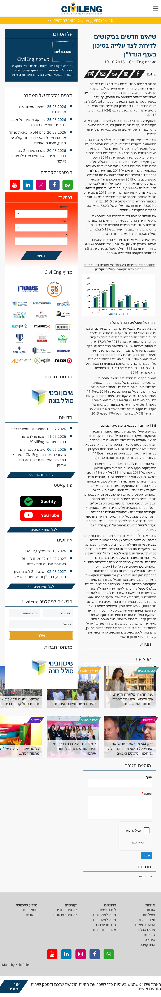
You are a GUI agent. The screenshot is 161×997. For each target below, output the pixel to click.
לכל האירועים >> (41, 586)
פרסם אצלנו (146, 929)
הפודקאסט (147, 944)
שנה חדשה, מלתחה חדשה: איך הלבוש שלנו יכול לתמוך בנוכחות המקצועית (132, 699)
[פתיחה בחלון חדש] (91, 74)
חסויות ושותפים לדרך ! (28, 428)
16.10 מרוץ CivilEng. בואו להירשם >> (80, 20)
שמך (149, 777)
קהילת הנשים (146, 671)
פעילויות (149, 915)
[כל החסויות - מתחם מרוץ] (41, 364)
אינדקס (150, 939)
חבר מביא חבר (105, 925)
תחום (64, 207)
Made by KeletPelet (16, 964)
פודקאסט (149, 720)
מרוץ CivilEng (89, 671)
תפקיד (63, 221)
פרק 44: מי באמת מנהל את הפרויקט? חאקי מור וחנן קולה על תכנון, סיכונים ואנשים (130, 748)
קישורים (32, 915)
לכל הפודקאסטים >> (41, 529)
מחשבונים (30, 909)
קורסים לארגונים (65, 915)
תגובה (147, 793)
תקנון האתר (146, 920)
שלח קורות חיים (104, 929)
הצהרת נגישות (145, 925)
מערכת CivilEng (142, 62)
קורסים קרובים (66, 909)
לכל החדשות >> (41, 474)
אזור (65, 234)
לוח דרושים (108, 909)
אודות (151, 909)
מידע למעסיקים (104, 920)
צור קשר (149, 934)
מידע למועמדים (104, 915)
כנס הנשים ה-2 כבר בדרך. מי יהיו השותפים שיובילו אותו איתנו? (39, 155)
